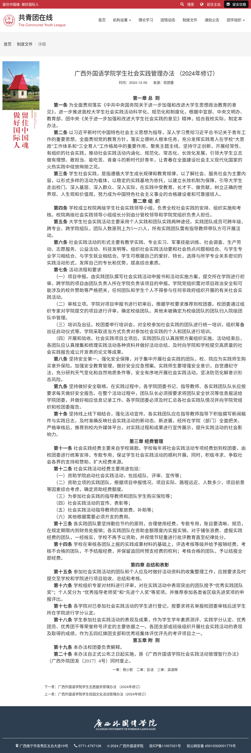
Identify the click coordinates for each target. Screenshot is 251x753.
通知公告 (212, 19)
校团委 (168, 82)
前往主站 (214, 4)
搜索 (190, 4)
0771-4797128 (89, 745)
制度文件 (190, 19)
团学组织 (234, 19)
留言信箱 (239, 4)
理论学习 (145, 19)
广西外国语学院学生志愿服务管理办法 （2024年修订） (100, 686)
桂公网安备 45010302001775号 (211, 745)
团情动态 (168, 19)
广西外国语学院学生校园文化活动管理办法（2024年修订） (103, 693)
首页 (102, 19)
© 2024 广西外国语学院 (125, 745)
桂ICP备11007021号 (165, 745)
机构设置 (121, 19)
